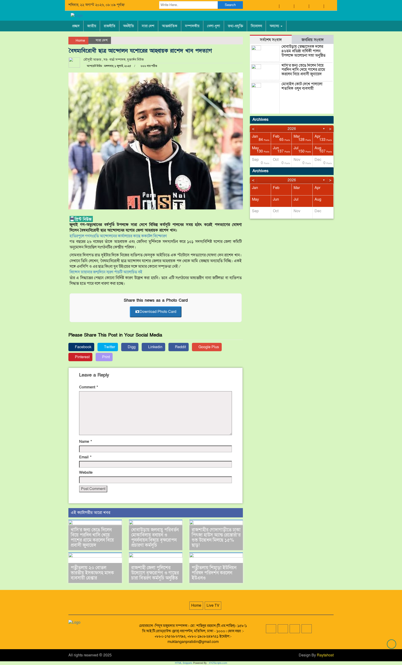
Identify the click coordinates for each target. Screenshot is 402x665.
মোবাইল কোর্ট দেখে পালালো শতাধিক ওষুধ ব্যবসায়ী (301, 86)
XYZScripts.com (218, 663)
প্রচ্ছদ (76, 26)
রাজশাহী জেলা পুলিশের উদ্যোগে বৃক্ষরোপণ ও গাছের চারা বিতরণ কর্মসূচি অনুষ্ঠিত (155, 573)
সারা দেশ (148, 26)
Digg (131, 347)
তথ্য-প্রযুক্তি (235, 26)
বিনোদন (256, 26)
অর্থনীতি (128, 26)
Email (85, 457)
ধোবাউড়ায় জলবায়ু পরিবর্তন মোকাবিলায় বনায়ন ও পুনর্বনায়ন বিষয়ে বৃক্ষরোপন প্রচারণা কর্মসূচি (155, 537)
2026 (292, 128)
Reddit (180, 347)
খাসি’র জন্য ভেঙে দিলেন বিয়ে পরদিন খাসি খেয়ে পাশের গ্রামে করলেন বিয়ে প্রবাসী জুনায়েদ (92, 537)
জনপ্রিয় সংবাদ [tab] (313, 40)
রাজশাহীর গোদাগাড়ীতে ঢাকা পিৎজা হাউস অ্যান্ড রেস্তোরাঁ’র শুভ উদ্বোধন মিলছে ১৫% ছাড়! (216, 537)
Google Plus (208, 347)
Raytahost (325, 655)
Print (105, 357)
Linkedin (154, 347)
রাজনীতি (109, 26)
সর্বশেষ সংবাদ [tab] (271, 40)
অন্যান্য (275, 26)
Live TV (213, 605)
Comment (88, 387)
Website (86, 472)
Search (230, 5)
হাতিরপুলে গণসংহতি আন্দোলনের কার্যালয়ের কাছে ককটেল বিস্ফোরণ (118, 236)
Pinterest (82, 357)
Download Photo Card (158, 311)
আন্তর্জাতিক (169, 26)
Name (85, 441)
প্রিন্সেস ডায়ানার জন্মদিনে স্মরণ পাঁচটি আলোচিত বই (106, 272)
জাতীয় (91, 26)
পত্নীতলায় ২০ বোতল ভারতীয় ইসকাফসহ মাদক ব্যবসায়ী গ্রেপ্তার (92, 573)
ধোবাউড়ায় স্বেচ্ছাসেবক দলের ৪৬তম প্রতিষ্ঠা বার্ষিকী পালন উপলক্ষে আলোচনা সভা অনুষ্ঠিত (303, 51)
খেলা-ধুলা (213, 26)
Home (80, 40)
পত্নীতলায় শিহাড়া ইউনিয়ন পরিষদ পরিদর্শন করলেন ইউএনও (214, 573)
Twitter (109, 347)
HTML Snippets (183, 663)
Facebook (82, 347)
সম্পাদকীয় (192, 26)
